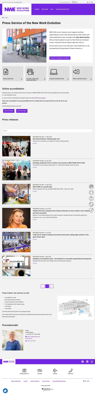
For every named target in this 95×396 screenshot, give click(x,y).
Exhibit (37, 9)
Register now (8, 111)
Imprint (26, 381)
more (35, 143)
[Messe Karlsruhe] (73, 2)
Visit (52, 9)
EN (92, 2)
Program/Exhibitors (62, 9)
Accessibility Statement (59, 381)
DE (89, 2)
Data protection (35, 381)
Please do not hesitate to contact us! (60, 58)
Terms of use (46, 381)
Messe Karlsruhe (16, 381)
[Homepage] (16, 9)
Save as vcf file (31, 341)
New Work (45, 9)
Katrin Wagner (42, 98)
